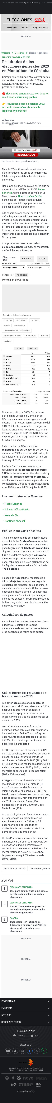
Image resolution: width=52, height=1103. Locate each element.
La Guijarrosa (30, 336)
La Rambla (8, 320)
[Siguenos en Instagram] (22, 1051)
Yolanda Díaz (12, 515)
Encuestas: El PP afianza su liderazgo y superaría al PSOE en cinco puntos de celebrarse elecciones (28, 926)
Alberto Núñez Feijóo (30, 196)
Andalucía (22, 275)
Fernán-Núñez (20, 325)
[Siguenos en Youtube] (8, 1051)
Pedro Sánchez (13, 503)
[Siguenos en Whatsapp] (44, 1051)
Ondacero (5, 53)
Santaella (34, 320)
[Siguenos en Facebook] (30, 1051)
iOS (37, 1035)
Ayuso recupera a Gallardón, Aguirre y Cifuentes (20, 3)
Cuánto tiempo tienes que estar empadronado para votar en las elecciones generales (27, 909)
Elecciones (19, 53)
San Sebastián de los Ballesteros (17, 331)
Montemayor (22, 320)
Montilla (7, 325)
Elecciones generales (38, 53)
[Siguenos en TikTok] (15, 1051)
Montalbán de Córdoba (15, 279)
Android (21, 1035)
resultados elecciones (15, 868)
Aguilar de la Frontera (12, 336)
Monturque (8, 341)
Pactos (25, 28)
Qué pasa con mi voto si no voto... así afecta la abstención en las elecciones (29, 894)
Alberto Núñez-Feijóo (17, 509)
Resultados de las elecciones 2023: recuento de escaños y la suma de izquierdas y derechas (23, 107)
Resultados (12, 28)
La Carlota (44, 336)
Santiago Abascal (15, 520)
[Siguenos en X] (37, 1051)
